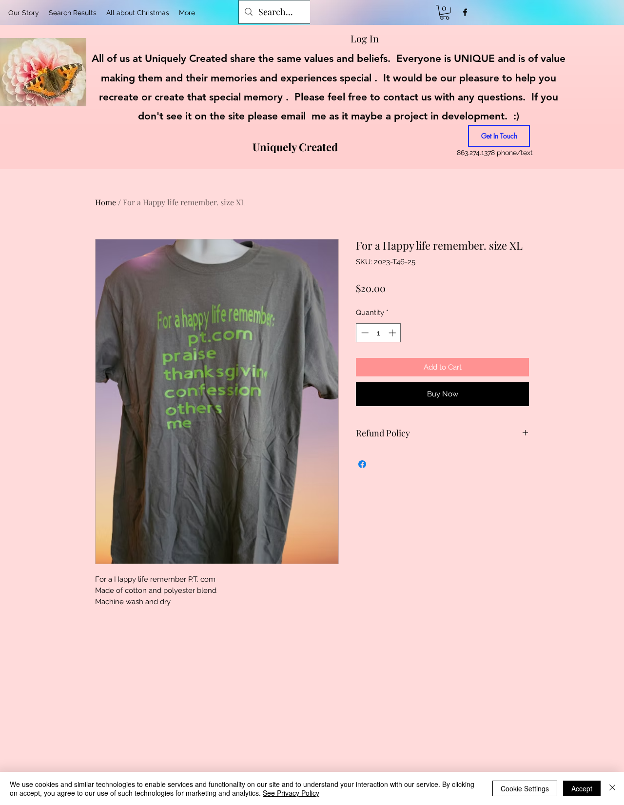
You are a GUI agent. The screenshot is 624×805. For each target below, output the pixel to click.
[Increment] (393, 333)
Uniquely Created (295, 146)
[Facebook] (465, 12)
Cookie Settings (525, 788)
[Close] (612, 788)
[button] (444, 12)
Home (105, 202)
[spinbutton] (378, 333)
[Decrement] (363, 333)
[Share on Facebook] (362, 464)
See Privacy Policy (291, 793)
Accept (581, 788)
